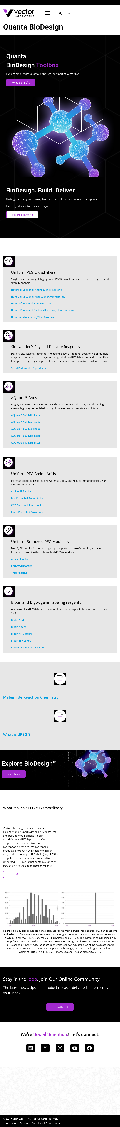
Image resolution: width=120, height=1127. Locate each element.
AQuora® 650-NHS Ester (25, 435)
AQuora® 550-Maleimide (25, 422)
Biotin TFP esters (21, 640)
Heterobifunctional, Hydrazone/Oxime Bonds (38, 296)
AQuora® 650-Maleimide (25, 429)
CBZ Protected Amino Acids (27, 505)
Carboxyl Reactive (21, 566)
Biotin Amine (18, 627)
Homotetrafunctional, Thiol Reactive (32, 317)
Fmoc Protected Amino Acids (28, 512)
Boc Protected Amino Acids (27, 498)
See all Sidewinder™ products (28, 368)
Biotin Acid (17, 620)
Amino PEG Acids (21, 491)
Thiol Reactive (19, 573)
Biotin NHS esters (21, 633)
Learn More (13, 774)
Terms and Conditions (31, 1123)
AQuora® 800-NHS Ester (25, 442)
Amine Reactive (20, 559)
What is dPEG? (21, 82)
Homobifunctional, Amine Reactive (31, 303)
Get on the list (60, 1007)
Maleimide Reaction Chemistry (31, 697)
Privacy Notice (53, 1123)
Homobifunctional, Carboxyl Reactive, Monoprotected (43, 310)
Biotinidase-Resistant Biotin (27, 647)
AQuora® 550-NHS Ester (25, 415)
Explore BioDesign (22, 214)
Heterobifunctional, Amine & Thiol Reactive (36, 289)
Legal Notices (11, 1123)
